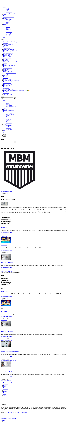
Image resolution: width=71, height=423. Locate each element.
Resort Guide (9, 35)
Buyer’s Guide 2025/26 (8, 17)
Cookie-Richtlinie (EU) (8, 49)
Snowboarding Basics (8, 89)
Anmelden (5, 45)
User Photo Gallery (7, 91)
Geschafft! (5, 59)
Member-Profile (6, 69)
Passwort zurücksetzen (11, 73)
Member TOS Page (7, 68)
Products (5, 18)
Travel (4, 30)
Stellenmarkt (9, 12)
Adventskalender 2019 (8, 44)
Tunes (7, 28)
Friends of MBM (7, 56)
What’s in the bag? (10, 20)
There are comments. (10, 272)
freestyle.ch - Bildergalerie (7, 262)
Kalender (8, 10)
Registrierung (6, 88)
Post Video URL (7, 83)
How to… (5, 15)
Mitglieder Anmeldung (8, 71)
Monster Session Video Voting (10, 41)
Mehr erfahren (4, 418)
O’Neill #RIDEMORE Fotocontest (11, 80)
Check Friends (6, 48)
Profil (7, 74)
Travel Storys (9, 32)
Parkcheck (8, 34)
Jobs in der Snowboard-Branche (10, 61)
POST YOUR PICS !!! (8, 84)
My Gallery (5, 75)
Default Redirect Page (8, 53)
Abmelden (5, 43)
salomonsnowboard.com (9, 211)
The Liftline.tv (4, 245)
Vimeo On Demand (7, 94)
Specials (5, 395)
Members (5, 70)
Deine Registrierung (7, 54)
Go (14, 98)
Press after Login (7, 85)
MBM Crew (9, 29)
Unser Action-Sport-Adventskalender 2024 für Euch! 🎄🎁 (16, 90)
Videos (4, 14)
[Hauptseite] (9, 3)
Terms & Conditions (22, 412)
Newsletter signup (7, 79)
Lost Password (6, 66)
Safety (7, 22)
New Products (9, 19)
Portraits (8, 27)
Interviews (8, 25)
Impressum (5, 60)
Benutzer (5, 46)
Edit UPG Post (6, 55)
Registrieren (6, 86)
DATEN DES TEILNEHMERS (10, 50)
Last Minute (8, 33)
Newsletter (5, 78)
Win (4, 37)
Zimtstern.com (4, 227)
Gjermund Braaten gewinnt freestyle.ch (10, 351)
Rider (4, 24)
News (4, 7)
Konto (4, 64)
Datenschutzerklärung (8, 51)
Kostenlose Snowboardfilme (9, 65)
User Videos (6, 93)
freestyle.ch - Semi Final (6, 371)
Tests (7, 23)
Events (7, 9)
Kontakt (5, 63)
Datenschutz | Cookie (8, 382)
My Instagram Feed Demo (9, 76)
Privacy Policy (10, 412)
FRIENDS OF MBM (11, 13)
